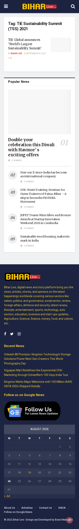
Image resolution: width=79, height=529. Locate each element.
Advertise (27, 508)
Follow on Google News (18, 512)
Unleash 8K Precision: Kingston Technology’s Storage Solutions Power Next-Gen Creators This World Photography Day (37, 359)
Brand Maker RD (64, 520)
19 (29, 472)
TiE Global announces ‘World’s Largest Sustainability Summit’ (24, 44)
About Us (9, 508)
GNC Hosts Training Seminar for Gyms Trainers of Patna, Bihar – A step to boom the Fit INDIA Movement (43, 195)
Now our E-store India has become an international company (43, 174)
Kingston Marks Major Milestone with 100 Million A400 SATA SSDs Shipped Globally (38, 384)
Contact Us (45, 508)
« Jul (7, 496)
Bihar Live (16, 53)
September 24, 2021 (36, 53)
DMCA (62, 508)
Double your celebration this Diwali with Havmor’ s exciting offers (31, 147)
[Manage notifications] (69, 520)
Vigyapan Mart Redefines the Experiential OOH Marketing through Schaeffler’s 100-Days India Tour (36, 372)
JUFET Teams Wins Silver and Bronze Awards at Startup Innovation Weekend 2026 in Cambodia (45, 219)
